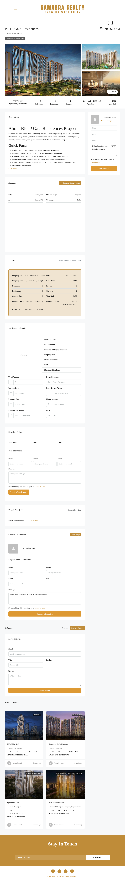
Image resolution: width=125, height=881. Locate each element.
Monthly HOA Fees (16, 410)
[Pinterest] (72, 871)
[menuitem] (120, 8)
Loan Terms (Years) (54, 388)
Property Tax (13, 399)
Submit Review (45, 690)
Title (10, 660)
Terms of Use (40, 486)
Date (35, 442)
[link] (24, 725)
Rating (49, 660)
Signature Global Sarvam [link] (58, 744)
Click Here (34, 520)
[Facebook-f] (53, 871)
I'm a (48, 579)
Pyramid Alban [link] (13, 803)
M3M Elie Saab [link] (13, 744)
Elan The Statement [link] (56, 803)
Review (11, 671)
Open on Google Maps (71, 183)
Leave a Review (77, 628)
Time (59, 442)
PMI (48, 410)
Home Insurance (53, 399)
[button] (15, 8)
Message (11, 469)
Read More (12, 168)
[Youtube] (66, 871)
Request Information (45, 614)
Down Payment (52, 377)
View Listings (76, 535)
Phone (35, 459)
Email (59, 459)
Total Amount (13, 377)
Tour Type (12, 442)
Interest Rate (13, 388)
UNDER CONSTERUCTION (15, 39)
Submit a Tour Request (18, 492)
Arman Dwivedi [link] (17, 763)
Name (10, 459)
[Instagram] (59, 871)
